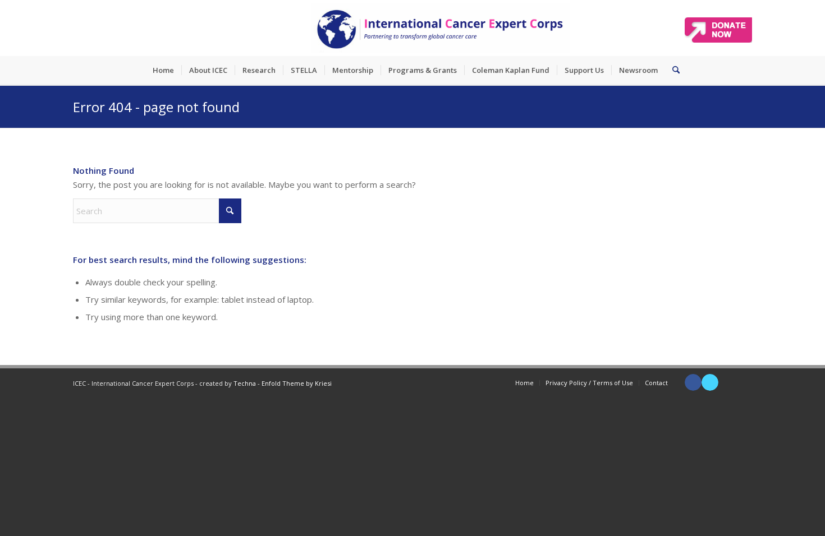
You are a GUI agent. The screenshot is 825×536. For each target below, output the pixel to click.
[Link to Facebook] (693, 382)
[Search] (672, 70)
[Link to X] (710, 382)
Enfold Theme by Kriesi (297, 383)
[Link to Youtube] (726, 382)
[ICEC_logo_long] (440, 28)
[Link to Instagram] (743, 382)
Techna (244, 383)
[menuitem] (163, 70)
